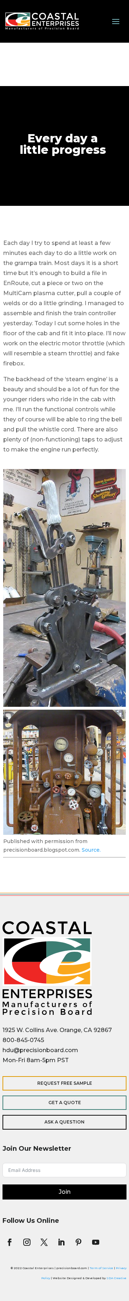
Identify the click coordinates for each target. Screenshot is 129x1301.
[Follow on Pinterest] (78, 1242)
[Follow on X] (44, 1242)
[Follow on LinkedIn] (61, 1242)
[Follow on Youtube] (96, 1242)
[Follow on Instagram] (27, 1242)
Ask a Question (64, 1122)
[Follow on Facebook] (10, 1242)
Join (65, 1191)
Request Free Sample (64, 1083)
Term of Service (101, 1268)
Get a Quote (64, 1102)
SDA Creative (116, 1278)
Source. (91, 850)
